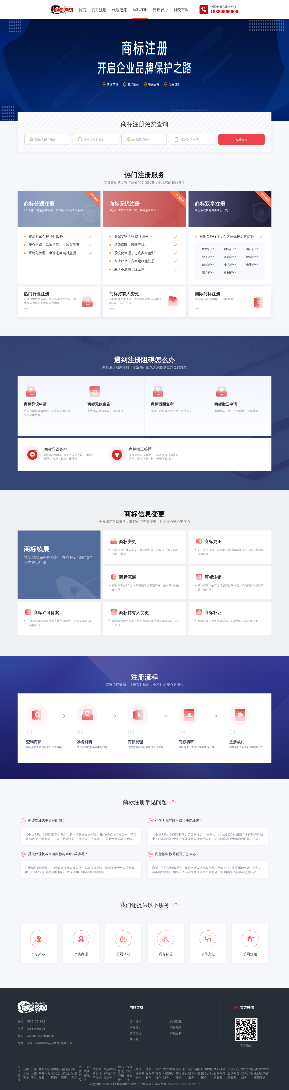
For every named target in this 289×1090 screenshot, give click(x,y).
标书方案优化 (158, 1073)
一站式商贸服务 (87, 1073)
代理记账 (119, 9)
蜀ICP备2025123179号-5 (184, 1084)
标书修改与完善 (121, 1073)
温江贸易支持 (74, 1073)
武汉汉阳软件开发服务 (247, 1073)
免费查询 (242, 139)
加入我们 (136, 1039)
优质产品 (80, 1073)
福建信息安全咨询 (55, 1073)
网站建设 (136, 1027)
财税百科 (181, 9)
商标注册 (140, 9)
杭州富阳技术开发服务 (194, 1073)
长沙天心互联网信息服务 (233, 1073)
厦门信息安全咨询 (65, 1073)
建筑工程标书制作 (139, 1073)
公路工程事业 (26, 1073)
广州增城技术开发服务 (207, 1073)
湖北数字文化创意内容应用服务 (261, 1073)
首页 (82, 9)
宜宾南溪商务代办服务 (44, 1073)
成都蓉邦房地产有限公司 (110, 1073)
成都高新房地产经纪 (97, 1073)
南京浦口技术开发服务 (182, 1073)
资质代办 (160, 9)
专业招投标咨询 (129, 1073)
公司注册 (99, 9)
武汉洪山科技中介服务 (169, 1073)
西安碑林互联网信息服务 (219, 1073)
